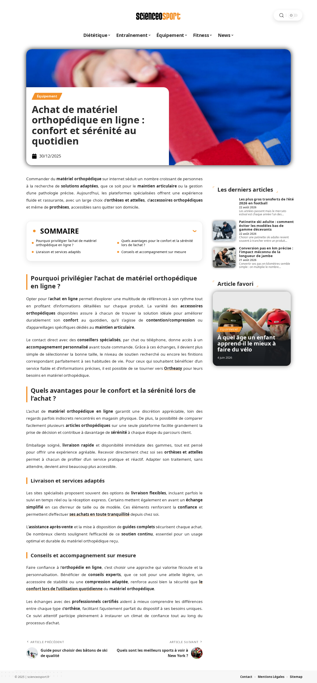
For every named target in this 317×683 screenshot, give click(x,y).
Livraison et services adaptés (58, 252)
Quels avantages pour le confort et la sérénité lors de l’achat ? (157, 242)
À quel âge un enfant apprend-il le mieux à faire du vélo (246, 343)
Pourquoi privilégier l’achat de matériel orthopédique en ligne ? (66, 242)
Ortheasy (173, 368)
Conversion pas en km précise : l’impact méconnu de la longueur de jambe (266, 252)
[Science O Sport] (158, 15)
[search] (281, 15)
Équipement (47, 96)
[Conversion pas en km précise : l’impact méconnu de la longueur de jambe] (224, 257)
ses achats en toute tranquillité (99, 514)
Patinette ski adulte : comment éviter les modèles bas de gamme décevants (266, 225)
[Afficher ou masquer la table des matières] (137, 231)
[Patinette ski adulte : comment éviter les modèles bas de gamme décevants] (224, 231)
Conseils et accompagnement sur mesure (153, 252)
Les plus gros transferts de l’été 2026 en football (266, 201)
